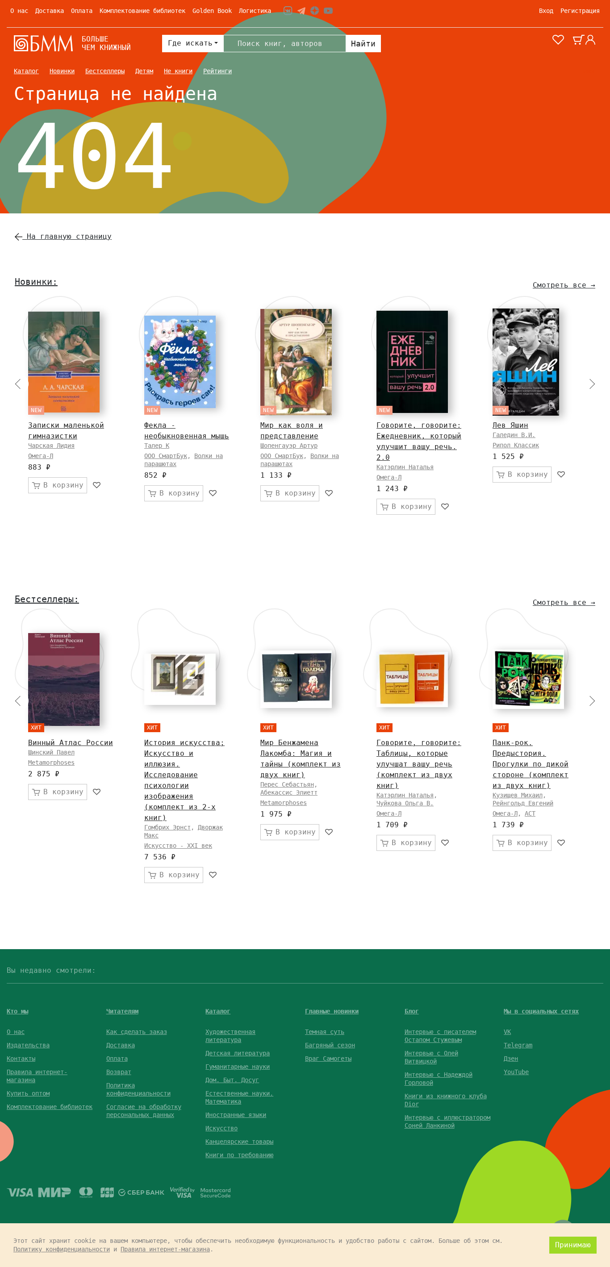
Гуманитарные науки (237, 1066)
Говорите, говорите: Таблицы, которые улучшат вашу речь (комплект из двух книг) (418, 764)
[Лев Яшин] (526, 362)
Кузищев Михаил (518, 795)
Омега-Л (40, 455)
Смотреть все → (564, 285)
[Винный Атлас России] (64, 679)
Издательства (28, 1045)
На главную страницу (67, 236)
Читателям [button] (122, 1011)
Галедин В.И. (514, 434)
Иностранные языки (235, 1114)
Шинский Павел (51, 752)
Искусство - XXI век (178, 845)
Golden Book (212, 10)
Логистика (255, 10)
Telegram (518, 1045)
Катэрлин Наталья (405, 467)
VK (507, 1031)
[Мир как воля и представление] (296, 362)
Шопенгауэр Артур (289, 445)
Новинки (62, 71)
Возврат (118, 1071)
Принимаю (573, 1245)
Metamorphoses (51, 762)
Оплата (81, 10)
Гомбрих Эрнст (167, 827)
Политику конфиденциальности (61, 1249)
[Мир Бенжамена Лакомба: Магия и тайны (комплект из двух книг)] (296, 679)
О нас (19, 10)
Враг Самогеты (328, 1058)
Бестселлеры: (47, 599)
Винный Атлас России (70, 742)
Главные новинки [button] (332, 1011)
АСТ (530, 813)
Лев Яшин (510, 425)
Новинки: (36, 281)
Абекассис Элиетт (289, 792)
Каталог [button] (217, 1011)
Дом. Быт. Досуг (232, 1080)
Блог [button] (412, 1011)
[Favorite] (97, 485)
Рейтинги (217, 71)
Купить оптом (28, 1093)
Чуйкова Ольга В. (405, 803)
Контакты (21, 1058)
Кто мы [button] (17, 1011)
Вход (546, 10)
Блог (589, 71)
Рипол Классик (516, 445)
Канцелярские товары (239, 1141)
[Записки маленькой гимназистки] (64, 362)
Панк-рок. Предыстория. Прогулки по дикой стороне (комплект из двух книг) (530, 764)
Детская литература (237, 1053)
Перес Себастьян (287, 784)
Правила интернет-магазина (165, 1249)
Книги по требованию (239, 1155)
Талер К (156, 445)
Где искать (190, 43)
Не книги (178, 71)
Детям (144, 71)
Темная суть (324, 1031)
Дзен (511, 1058)
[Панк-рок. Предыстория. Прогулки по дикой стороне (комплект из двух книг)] (528, 679)
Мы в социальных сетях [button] (541, 1011)
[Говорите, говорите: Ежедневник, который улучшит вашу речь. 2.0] (412, 362)
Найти (363, 43)
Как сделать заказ (136, 1031)
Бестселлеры (105, 71)
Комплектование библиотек (142, 10)
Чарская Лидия (51, 445)
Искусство (221, 1128)
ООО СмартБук (165, 455)
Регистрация (580, 10)
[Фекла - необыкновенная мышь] (180, 362)
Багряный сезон (330, 1045)
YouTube (516, 1071)
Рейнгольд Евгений (523, 803)
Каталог (26, 71)
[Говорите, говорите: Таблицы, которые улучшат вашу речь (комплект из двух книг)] (412, 679)
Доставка (49, 10)
